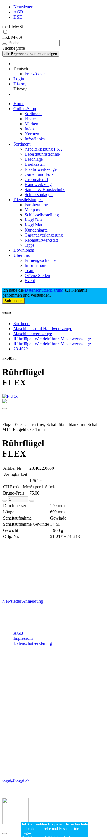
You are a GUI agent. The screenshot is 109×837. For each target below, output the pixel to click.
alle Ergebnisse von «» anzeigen (30, 54)
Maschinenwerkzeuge (32, 333)
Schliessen (13, 301)
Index (30, 128)
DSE (17, 17)
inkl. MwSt (12, 37)
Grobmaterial (36, 179)
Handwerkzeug (38, 184)
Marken (31, 123)
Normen (32, 133)
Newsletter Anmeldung (22, 601)
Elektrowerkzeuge (41, 169)
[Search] (4, 44)
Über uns (21, 255)
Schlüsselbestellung (42, 214)
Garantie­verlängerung (44, 235)
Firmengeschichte (40, 260)
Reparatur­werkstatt (41, 240)
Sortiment (33, 113)
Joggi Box (34, 219)
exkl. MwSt (12, 26)
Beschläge (34, 159)
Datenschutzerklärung (44, 290)
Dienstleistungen (28, 199)
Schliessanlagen (39, 194)
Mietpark (33, 209)
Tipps (29, 245)
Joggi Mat (33, 225)
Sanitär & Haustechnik (45, 189)
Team (29, 270)
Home (18, 103)
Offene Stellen (37, 275)
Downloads (23, 250)
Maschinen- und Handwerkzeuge (42, 328)
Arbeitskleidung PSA (43, 149)
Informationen (37, 265)
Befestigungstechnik (42, 154)
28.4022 (20, 348)
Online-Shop (24, 108)
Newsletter (22, 6)
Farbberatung (36, 204)
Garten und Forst (39, 174)
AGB (18, 12)
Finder (30, 118)
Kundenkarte (36, 230)
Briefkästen (35, 164)
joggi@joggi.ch (16, 781)
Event (30, 280)
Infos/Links (35, 139)
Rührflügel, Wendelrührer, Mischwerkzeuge (52, 338)
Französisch (35, 73)
